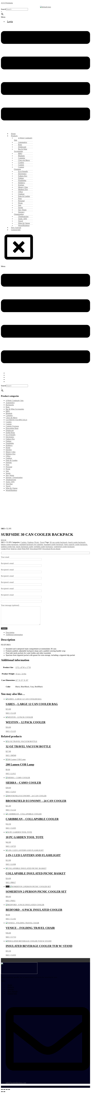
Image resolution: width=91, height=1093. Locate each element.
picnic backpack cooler (24, 547)
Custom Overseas (19, 168)
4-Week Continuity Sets (23, 139)
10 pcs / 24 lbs (20, 674)
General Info (15, 230)
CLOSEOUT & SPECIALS (16, 420)
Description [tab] (10, 632)
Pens (7, 465)
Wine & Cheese (11, 488)
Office (8, 456)
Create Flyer (5, 549)
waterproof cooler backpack (64, 547)
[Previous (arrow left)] (2, 1091)
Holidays (9, 445)
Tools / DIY (10, 482)
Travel (8, 486)
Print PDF (25, 549)
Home (8, 448)
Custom (8, 424)
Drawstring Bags (12, 428)
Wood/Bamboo (11, 490)
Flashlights (10, 443)
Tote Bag (9, 484)
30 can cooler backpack (58, 542)
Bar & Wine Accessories (20, 150)
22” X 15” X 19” (21, 680)
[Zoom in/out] (2, 1089)
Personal (9, 467)
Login (10, 21)
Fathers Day (10, 439)
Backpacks (10, 405)
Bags (7, 407)
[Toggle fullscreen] (4, 1089)
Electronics (10, 437)
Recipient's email (7, 563)
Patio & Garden (11, 460)
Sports (8, 473)
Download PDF (36, 549)
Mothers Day (11, 454)
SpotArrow (64, 1087)
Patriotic (9, 463)
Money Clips (10, 452)
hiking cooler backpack (9, 544)
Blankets (9, 413)
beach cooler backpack (76, 542)
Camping (9, 415)
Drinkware (10, 430)
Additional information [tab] (14, 635)
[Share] (7, 1089)
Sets (7, 471)
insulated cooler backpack (53, 544)
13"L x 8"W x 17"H (23, 667)
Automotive (10, 403)
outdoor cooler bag (8, 547)
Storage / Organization (19, 213)
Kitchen (9, 450)
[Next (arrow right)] (4, 1091)
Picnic (8, 469)
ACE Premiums (7, 3)
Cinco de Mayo (11, 418)
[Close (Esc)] (9, 1089)
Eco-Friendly (11, 435)
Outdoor (9, 458)
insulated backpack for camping (31, 544)
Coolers (8, 422)
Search (3, 9)
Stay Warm (10, 475)
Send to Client (16, 549)
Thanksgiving (11, 480)
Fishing (8, 441)
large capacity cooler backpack (75, 544)
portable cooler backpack (43, 547)
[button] (45, 17)
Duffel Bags (10, 433)
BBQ (8, 411)
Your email (5, 557)
